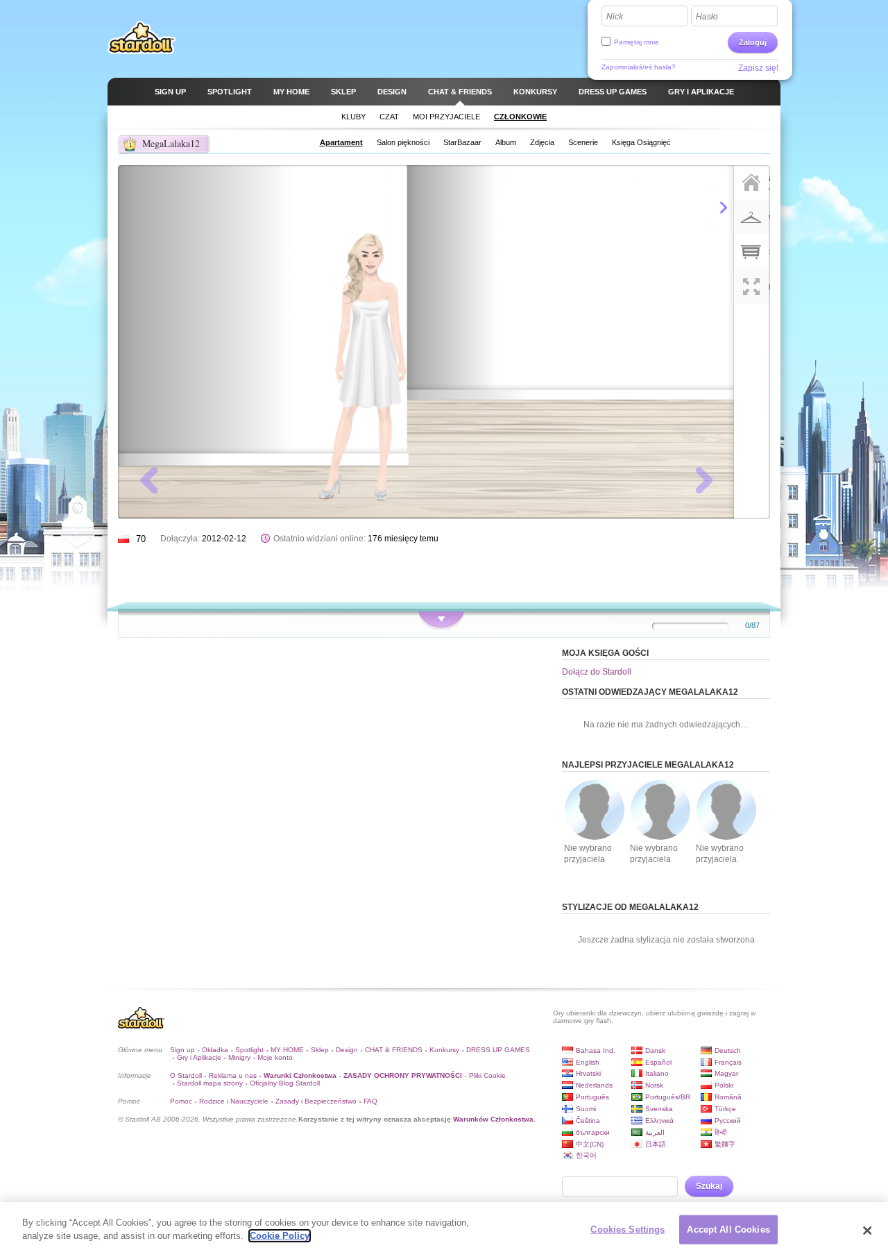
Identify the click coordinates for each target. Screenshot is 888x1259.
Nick (614, 17)
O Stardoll (186, 1075)
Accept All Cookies (728, 1229)
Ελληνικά (659, 1120)
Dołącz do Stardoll (596, 672)
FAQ (370, 1101)
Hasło (707, 17)
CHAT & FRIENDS (393, 1050)
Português (592, 1097)
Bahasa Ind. (595, 1050)
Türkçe (725, 1109)
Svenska (659, 1109)
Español (658, 1062)
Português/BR (667, 1097)
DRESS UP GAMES (498, 1050)
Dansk (655, 1050)
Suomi (586, 1109)
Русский (728, 1120)
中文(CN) (590, 1144)
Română (728, 1097)
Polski (724, 1085)
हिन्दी (720, 1132)
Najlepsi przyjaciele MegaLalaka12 (648, 765)
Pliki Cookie (487, 1075)
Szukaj (709, 1186)
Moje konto (275, 1057)
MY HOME (287, 1050)
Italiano (657, 1073)
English (587, 1062)
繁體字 (725, 1144)
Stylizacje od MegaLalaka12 (630, 907)
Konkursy (444, 1050)
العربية (655, 1132)
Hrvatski (588, 1073)
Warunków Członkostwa (493, 1119)
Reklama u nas (233, 1075)
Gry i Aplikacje (199, 1057)
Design (347, 1050)
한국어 (586, 1155)
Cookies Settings (627, 1229)
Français (728, 1062)
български (593, 1132)
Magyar (726, 1073)
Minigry (239, 1057)
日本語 (655, 1144)
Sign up (182, 1050)
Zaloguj (753, 42)
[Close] (867, 1230)
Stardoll (142, 37)
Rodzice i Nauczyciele (233, 1101)
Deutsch (728, 1050)
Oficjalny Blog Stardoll (285, 1083)
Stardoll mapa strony (210, 1083)
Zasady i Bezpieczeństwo (316, 1101)
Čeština (588, 1120)
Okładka (215, 1050)
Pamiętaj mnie (636, 42)
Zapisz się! (758, 68)
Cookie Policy (279, 1236)
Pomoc (181, 1101)
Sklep (320, 1050)
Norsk (654, 1085)
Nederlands (594, 1085)
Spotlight (249, 1050)
